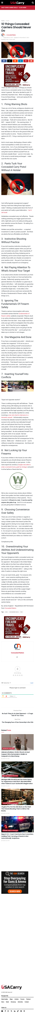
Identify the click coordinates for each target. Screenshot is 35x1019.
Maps (11, 999)
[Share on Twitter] (9, 60)
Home (2, 21)
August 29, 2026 (6, 786)
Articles (7, 21)
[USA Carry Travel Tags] (17, 75)
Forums (22, 999)
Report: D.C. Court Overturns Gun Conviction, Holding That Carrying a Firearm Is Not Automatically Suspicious (17, 836)
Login (31, 683)
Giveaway (13, 1002)
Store (2, 1002)
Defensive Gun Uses (8, 748)
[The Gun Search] (14, 882)
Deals (7, 1002)
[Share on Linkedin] (20, 60)
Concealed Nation (11, 35)
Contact (27, 1002)
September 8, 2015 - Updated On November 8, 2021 (16, 37)
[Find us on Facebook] (5, 1011)
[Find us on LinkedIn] (14, 1011)
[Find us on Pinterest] (21, 1011)
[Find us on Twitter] (11, 1011)
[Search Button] (33, 2)
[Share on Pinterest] (25, 60)
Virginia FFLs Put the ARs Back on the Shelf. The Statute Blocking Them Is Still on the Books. (16, 809)
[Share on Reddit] (15, 60)
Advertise (20, 1002)
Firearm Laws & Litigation (10, 776)
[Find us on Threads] (24, 1011)
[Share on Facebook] (4, 60)
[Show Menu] (2, 2)
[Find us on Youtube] (2, 1011)
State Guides (4, 999)
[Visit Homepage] (17, 2)
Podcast (28, 999)
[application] (17, 481)
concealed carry (14, 612)
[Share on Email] (31, 60)
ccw (6, 612)
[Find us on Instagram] (8, 1011)
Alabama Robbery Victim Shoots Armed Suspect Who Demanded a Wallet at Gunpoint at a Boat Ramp (15, 754)
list (21, 612)
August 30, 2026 (6, 758)
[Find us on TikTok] (18, 1011)
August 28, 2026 (6, 840)
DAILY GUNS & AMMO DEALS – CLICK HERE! (13, 8)
